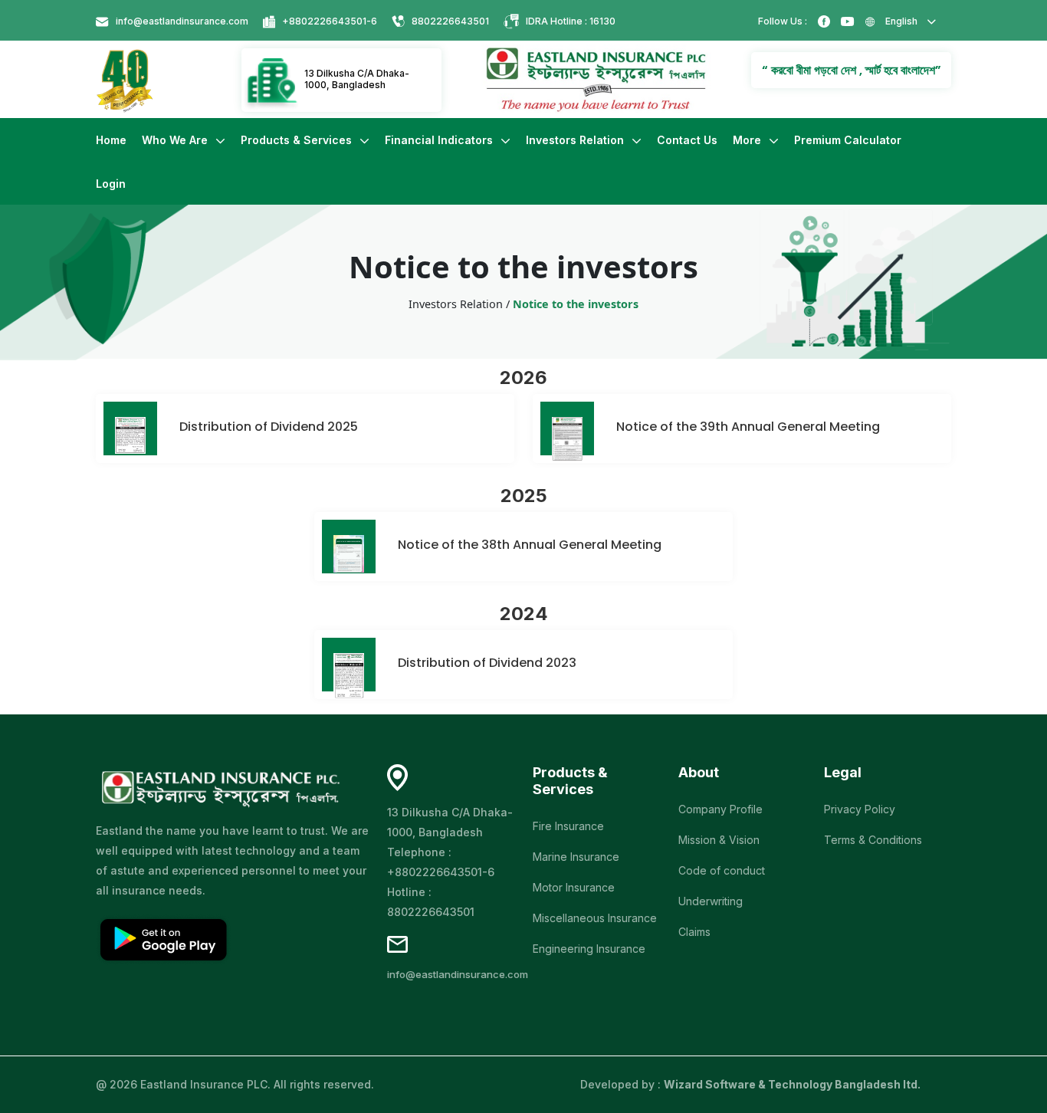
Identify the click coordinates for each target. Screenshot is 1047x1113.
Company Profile (720, 809)
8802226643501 (450, 21)
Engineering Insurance (589, 948)
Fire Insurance (568, 825)
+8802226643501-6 (329, 21)
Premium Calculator (847, 139)
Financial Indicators (440, 139)
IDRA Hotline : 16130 (570, 21)
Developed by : (750, 1084)
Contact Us (687, 139)
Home (111, 139)
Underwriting (710, 901)
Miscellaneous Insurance (595, 917)
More (748, 139)
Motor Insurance (574, 887)
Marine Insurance (576, 856)
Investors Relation (576, 139)
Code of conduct (721, 870)
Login (111, 183)
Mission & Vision (719, 839)
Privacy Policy (859, 809)
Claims (694, 931)
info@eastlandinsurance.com (182, 21)
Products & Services (298, 139)
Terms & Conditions (873, 839)
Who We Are (176, 139)
